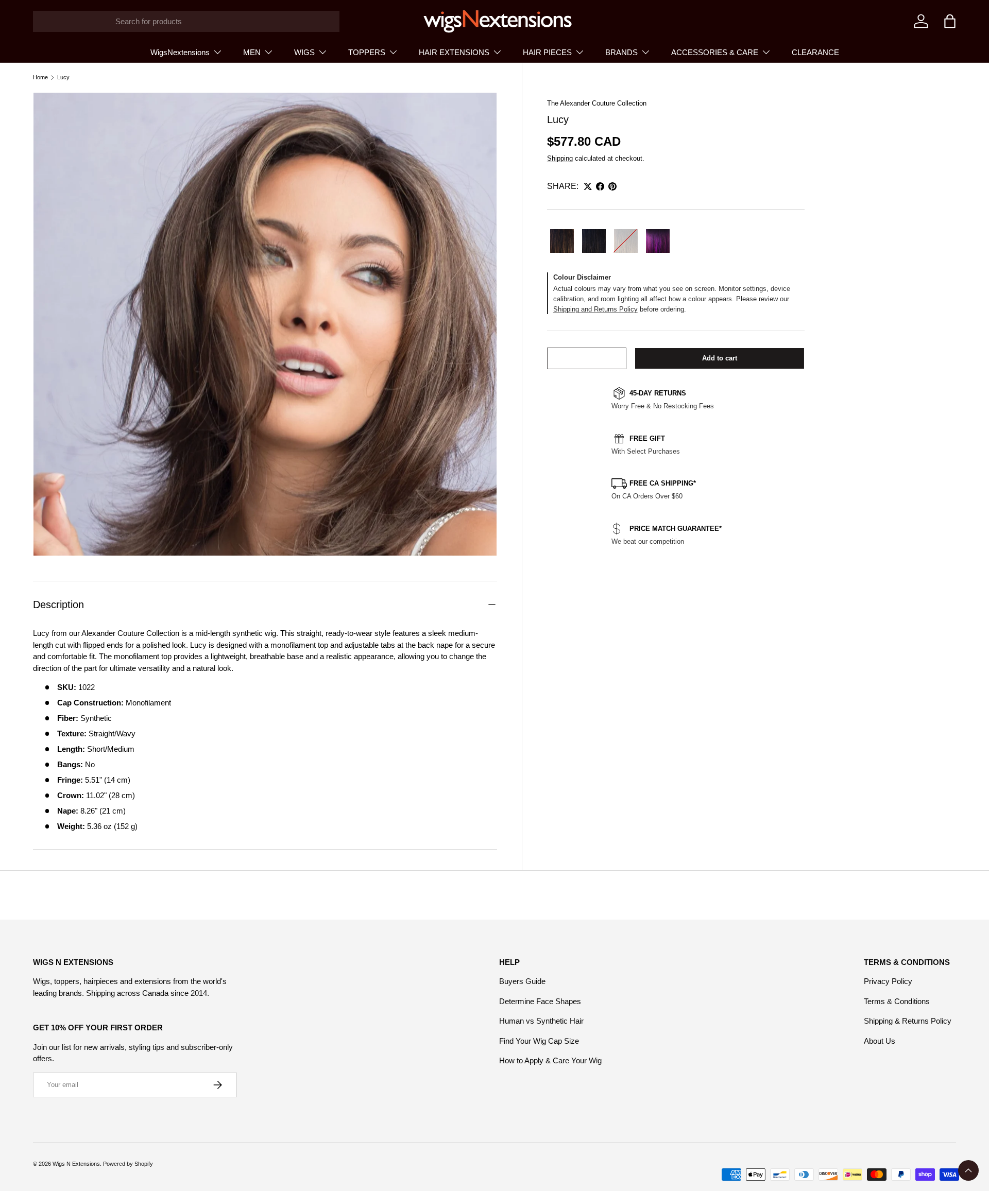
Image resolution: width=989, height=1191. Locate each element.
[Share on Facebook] (600, 186)
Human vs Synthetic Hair (541, 1020)
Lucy (63, 77)
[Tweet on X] (588, 186)
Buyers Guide (522, 981)
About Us (879, 1041)
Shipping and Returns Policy (595, 309)
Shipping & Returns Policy (907, 1020)
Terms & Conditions (897, 1001)
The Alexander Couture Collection (596, 103)
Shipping (560, 158)
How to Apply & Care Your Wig (550, 1060)
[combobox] (186, 21)
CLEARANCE (815, 52)
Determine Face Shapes (540, 1001)
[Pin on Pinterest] (612, 186)
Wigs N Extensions (76, 1164)
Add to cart (719, 358)
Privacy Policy (888, 981)
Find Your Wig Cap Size (539, 1041)
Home (40, 77)
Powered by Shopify (128, 1164)
